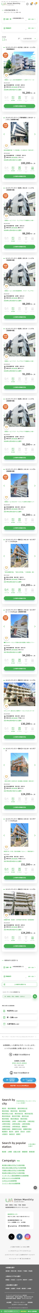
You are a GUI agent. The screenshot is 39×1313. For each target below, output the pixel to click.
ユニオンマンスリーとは (11, 1254)
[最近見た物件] (27, 4)
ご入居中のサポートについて (27, 1254)
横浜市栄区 (23, 1119)
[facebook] (19, 1237)
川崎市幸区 (31, 1121)
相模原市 (24, 1126)
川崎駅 (10, 1152)
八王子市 (19, 1279)
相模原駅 (25, 1152)
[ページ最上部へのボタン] (35, 1187)
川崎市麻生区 (16, 1126)
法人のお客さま (26, 1258)
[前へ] (4, 64)
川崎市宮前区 (6, 1126)
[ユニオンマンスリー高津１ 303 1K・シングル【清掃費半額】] (19, 415)
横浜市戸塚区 (16, 1116)
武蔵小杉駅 (16, 1152)
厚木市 (22, 1131)
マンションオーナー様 (15, 1258)
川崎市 (14, 1121)
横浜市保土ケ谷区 (7, 1113)
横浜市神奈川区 (22, 1108)
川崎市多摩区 (26, 1124)
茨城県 (30, 1271)
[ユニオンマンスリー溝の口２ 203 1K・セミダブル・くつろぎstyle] (19, 835)
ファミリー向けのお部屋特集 (11, 1183)
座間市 (18, 1134)
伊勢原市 (5, 1134)
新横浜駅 (32, 1152)
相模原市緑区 (6, 1129)
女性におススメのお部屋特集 (11, 1178)
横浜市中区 (14, 1111)
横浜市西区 (5, 1111)
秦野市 (17, 1131)
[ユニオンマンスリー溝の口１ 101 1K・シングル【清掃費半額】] (19, 486)
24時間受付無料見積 (12, 1080)
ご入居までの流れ (15, 1247)
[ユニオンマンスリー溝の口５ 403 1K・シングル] (19, 695)
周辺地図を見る (25, 1226)
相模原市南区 (27, 1129)
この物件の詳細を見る (19, 106)
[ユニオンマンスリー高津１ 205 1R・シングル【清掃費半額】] (19, 275)
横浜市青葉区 (6, 1121)
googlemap (13, 1226)
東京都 (8, 1271)
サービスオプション (25, 1251)
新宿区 (8, 1279)
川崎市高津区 (14, 87)
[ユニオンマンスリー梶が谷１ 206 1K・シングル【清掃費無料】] (19, 64)
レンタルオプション (13, 1251)
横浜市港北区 (6, 1116)
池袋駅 (13, 1288)
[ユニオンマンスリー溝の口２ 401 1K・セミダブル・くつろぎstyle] (19, 556)
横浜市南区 (22, 1111)
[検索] (35, 996)
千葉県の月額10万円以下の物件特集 (13, 1170)
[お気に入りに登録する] (6, 75)
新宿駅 (8, 1288)
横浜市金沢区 (29, 1113)
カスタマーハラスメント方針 (19, 1304)
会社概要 (8, 1302)
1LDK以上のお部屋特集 (9, 1181)
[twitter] (11, 1237)
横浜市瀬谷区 (14, 1119)
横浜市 (4, 1108)
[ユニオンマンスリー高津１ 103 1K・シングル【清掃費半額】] (19, 345)
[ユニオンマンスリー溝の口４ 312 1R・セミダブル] (19, 765)
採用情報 (30, 1302)
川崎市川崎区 (22, 1121)
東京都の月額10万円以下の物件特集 (13, 1165)
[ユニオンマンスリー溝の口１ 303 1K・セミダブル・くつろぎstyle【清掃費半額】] (19, 626)
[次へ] (35, 64)
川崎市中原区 (6, 1124)
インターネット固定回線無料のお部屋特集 (15, 1176)
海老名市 (12, 1134)
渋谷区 (13, 1279)
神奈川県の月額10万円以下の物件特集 (14, 1168)
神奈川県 (13, 1271)
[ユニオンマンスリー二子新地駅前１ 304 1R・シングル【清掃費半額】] (19, 134)
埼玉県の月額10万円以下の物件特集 (13, 1173)
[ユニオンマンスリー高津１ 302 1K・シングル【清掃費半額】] (19, 204)
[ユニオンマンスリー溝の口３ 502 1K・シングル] (19, 904)
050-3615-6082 (19, 1063)
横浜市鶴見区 (12, 1108)
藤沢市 (11, 1131)
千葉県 (25, 1271)
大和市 (28, 1131)
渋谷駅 (18, 1288)
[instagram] (27, 1237)
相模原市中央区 (17, 1129)
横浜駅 (4, 1152)
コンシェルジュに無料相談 (29, 1080)
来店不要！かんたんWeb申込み (19, 1086)
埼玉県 (20, 1271)
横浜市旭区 (25, 1116)
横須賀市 (5, 1131)
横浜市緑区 (5, 1119)
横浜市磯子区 (19, 1113)
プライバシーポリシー (20, 1302)
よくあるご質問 (25, 1247)
